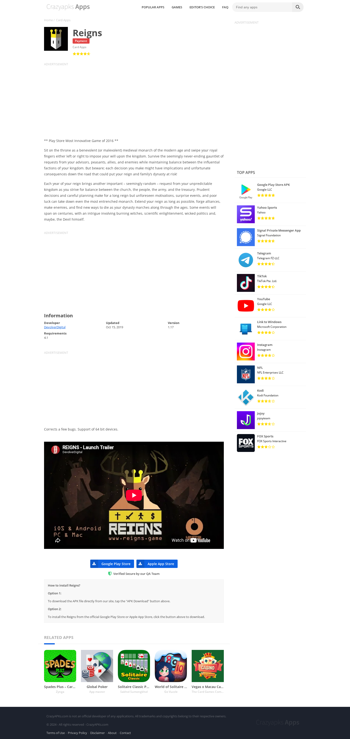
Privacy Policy (77, 733)
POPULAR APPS (153, 7)
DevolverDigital (54, 327)
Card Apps (63, 20)
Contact (125, 733)
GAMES (177, 7)
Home (48, 20)
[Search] (298, 7)
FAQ (225, 7)
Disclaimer (97, 733)
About (112, 733)
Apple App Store (161, 564)
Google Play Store (115, 564)
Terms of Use (55, 733)
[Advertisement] (137, 99)
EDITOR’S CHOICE (202, 7)
